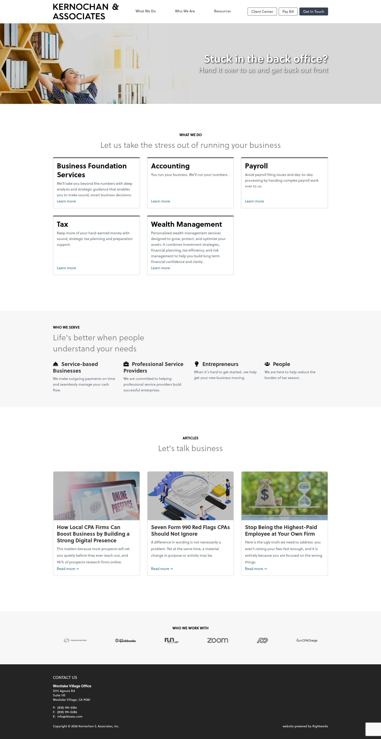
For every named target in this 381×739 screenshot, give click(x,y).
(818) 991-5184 (67, 707)
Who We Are (185, 10)
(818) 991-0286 (67, 712)
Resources (222, 10)
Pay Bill (288, 11)
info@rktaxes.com (69, 716)
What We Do (146, 10)
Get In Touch (313, 11)
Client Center (262, 11)
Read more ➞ (96, 568)
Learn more (95, 201)
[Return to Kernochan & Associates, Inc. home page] (86, 11)
